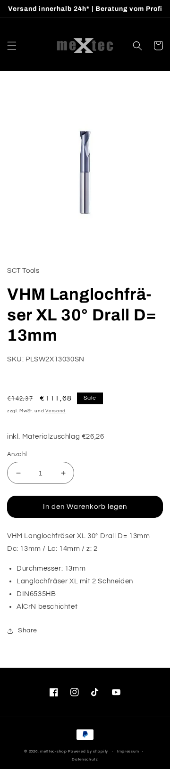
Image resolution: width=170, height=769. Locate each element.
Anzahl (17, 454)
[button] (11, 45)
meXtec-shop (53, 751)
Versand (55, 411)
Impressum (128, 751)
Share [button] (27, 630)
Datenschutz (85, 759)
